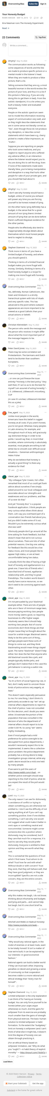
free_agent (13, 412)
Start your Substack (17, 1083)
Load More (8, 1061)
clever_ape (13, 476)
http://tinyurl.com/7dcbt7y (32, 1052)
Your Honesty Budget (13, 14)
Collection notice (24, 1076)
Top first (42, 37)
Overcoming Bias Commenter (22, 286)
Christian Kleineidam (17, 324)
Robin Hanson (8, 18)
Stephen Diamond (16, 247)
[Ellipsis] (45, 61)
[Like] (31, 17)
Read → (5, 28)
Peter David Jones (16, 348)
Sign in (43, 4)
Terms (39, 1074)
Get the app (37, 1083)
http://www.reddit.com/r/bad (22, 772)
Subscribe (33, 4)
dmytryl (12, 60)
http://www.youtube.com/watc (22, 925)
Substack (11, 1090)
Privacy (31, 1074)
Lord (10, 795)
